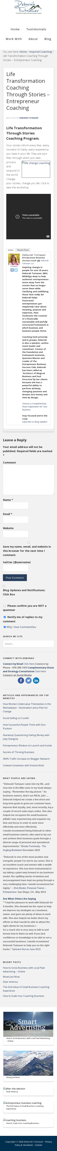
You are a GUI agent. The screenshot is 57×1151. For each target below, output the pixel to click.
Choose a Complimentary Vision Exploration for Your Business (34, 406)
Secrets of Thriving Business (18, 752)
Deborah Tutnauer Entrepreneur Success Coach (28, 9)
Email (7, 514)
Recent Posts (23, 250)
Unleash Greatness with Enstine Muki (23, 765)
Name (8, 500)
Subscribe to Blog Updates (34, 421)
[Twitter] (16, 270)
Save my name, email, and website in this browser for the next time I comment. (27, 551)
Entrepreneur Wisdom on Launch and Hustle (27, 745)
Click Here (19, 663)
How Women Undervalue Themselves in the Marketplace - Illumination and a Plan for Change (27, 707)
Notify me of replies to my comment (22, 619)
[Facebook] (12, 270)
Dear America (10, 981)
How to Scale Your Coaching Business (23, 996)
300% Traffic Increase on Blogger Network (26, 758)
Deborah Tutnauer (34, 255)
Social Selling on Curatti (16, 718)
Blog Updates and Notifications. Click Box (24, 592)
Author (10, 250)
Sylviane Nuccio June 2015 (26, 949)
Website (8, 528)
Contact (38, 1145)
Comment (9, 462)
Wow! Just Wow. (11, 976)
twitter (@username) (17, 562)
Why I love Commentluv (21, 627)
